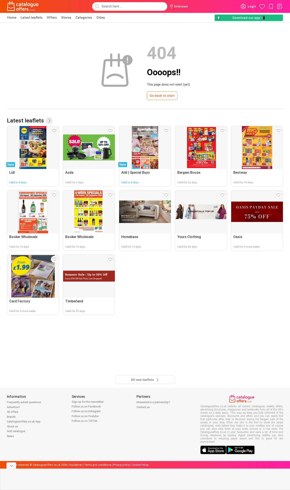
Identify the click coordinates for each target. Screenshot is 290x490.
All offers (12, 411)
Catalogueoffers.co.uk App (24, 421)
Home (11, 18)
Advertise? (13, 407)
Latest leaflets (32, 18)
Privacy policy (121, 464)
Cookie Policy (140, 464)
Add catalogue (16, 431)
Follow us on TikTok (84, 420)
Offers (52, 18)
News (10, 436)
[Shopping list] (279, 6)
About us (12, 426)
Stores (66, 18)
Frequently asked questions (24, 402)
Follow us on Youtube (85, 416)
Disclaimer (75, 464)
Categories (84, 18)
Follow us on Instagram (86, 411)
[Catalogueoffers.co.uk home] (23, 6)
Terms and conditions (97, 464)
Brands (11, 416)
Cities (100, 18)
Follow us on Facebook (86, 406)
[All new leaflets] (49, 120)
